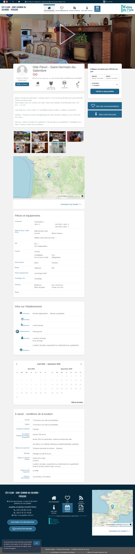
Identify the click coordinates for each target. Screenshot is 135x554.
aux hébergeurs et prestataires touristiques (63, 552)
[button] (22, 84)
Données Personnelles (63, 549)
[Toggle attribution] (82, 196)
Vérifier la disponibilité (105, 91)
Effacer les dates (77, 402)
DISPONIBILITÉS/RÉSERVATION (22, 522)
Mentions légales (50, 549)
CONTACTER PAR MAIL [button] (23, 529)
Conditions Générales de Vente (80, 549)
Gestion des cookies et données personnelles (16, 550)
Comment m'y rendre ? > (71, 204)
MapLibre (78, 196)
